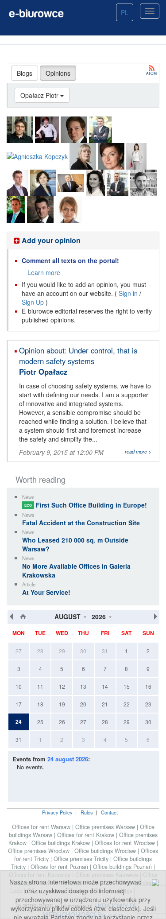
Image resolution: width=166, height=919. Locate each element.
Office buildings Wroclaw (106, 851)
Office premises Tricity (82, 859)
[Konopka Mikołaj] (100, 129)
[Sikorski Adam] (117, 183)
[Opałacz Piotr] (17, 183)
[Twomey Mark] (16, 209)
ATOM (151, 72)
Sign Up (33, 302)
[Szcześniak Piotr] (143, 183)
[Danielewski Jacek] (20, 129)
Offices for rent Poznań (60, 867)
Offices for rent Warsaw (42, 827)
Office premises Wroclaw (39, 851)
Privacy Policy (57, 812)
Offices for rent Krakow (86, 835)
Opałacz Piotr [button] (40, 95)
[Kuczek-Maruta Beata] (111, 156)
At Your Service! (46, 592)
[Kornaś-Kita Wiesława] (82, 156)
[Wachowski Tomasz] (40, 209)
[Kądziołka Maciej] (74, 129)
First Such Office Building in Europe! (85, 504)
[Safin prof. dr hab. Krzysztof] (71, 183)
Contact (109, 812)
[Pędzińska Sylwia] (43, 183)
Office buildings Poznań (123, 867)
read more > (138, 451)
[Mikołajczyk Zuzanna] (136, 156)
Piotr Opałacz (43, 371)
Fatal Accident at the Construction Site (81, 522)
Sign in (128, 293)
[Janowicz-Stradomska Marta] (47, 129)
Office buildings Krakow (61, 843)
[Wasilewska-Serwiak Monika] (68, 209)
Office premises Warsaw (106, 827)
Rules (87, 812)
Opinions (58, 73)
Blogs (24, 73)
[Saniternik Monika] (95, 183)
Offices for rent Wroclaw (126, 843)
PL (124, 12)
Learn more (43, 272)
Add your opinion (50, 240)
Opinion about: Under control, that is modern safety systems (78, 355)
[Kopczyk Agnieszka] (37, 156)
